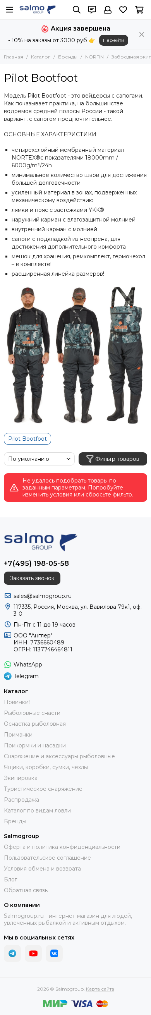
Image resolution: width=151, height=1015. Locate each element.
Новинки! (17, 702)
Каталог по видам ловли (37, 810)
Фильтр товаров (117, 458)
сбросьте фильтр (109, 494)
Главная (13, 57)
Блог (10, 879)
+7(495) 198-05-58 (36, 563)
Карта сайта (100, 989)
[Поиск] (76, 9)
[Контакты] (92, 9)
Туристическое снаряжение (43, 788)
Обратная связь (26, 890)
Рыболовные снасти (32, 712)
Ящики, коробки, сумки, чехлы (46, 767)
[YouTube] (33, 953)
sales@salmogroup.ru (43, 596)
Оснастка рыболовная (35, 723)
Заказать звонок (32, 578)
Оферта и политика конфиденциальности (62, 846)
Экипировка (21, 778)
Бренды (67, 57)
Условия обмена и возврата (42, 868)
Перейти (113, 40)
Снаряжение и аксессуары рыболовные (59, 756)
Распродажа (21, 799)
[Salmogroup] (37, 9)
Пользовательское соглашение (47, 857)
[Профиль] (107, 9)
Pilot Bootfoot (27, 438)
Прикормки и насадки (35, 745)
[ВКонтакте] (54, 953)
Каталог (40, 57)
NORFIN (94, 57)
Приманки (18, 734)
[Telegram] (12, 953)
